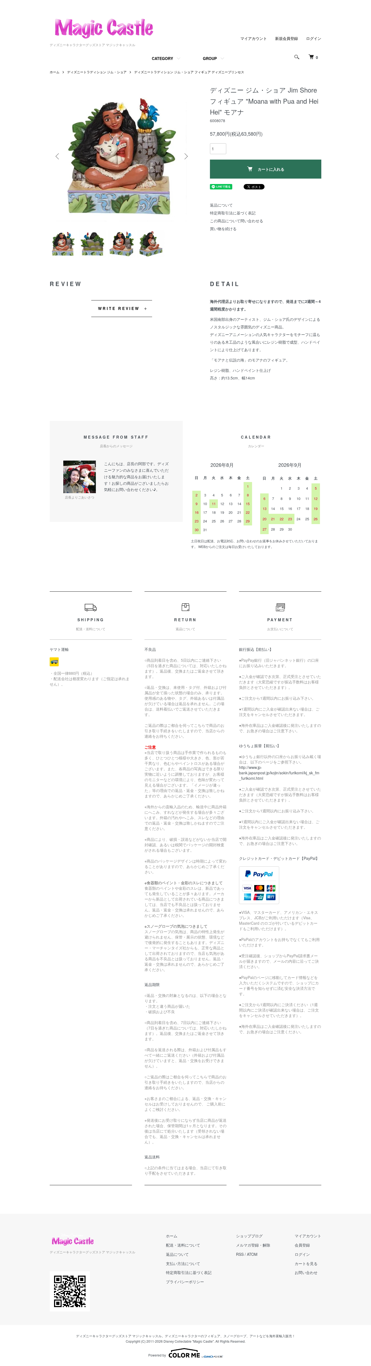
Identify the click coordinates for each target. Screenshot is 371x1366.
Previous (58, 156)
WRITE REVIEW (119, 308)
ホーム (54, 71)
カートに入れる (271, 169)
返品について (221, 205)
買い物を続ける (223, 228)
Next (185, 156)
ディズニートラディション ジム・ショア (97, 71)
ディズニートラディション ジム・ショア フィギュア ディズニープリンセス (189, 71)
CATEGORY (162, 58)
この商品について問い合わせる (236, 220)
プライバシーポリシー (185, 1281)
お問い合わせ (306, 1272)
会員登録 (302, 1245)
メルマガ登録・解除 (253, 1245)
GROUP (210, 58)
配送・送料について (183, 1245)
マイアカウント (253, 38)
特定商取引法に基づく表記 (233, 212)
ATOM (252, 1254)
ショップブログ (249, 1235)
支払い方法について (183, 1263)
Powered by (157, 1355)
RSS (240, 1254)
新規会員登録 (286, 38)
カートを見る (306, 1263)
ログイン (313, 38)
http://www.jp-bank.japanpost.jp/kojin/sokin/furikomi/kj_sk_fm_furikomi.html (279, 773)
